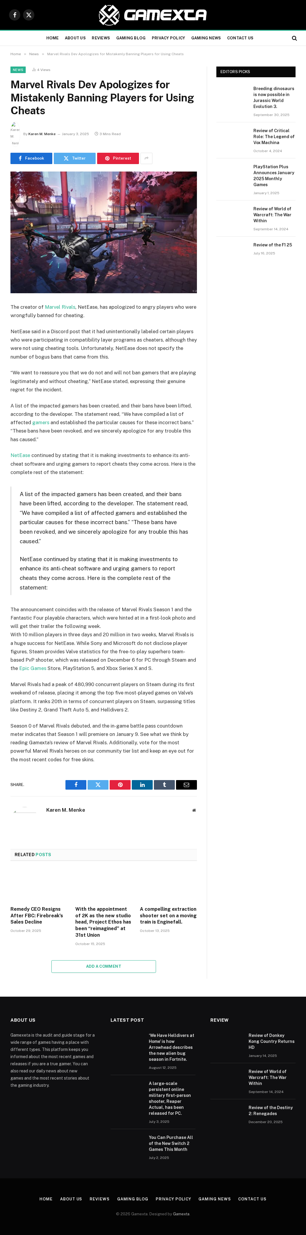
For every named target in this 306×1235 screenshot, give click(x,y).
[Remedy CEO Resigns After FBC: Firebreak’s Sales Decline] (39, 885)
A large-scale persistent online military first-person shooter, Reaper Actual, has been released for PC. (170, 1098)
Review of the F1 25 (272, 245)
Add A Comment (103, 966)
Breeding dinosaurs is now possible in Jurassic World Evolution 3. (273, 97)
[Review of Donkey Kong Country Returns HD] (226, 1043)
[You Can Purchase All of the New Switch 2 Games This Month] (127, 1145)
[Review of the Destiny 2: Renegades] (226, 1115)
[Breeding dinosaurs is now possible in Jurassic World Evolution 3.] (232, 96)
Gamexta (181, 1214)
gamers (41, 422)
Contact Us (240, 38)
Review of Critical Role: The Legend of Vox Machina (274, 136)
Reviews (101, 38)
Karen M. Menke (42, 134)
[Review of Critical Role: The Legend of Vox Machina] (232, 138)
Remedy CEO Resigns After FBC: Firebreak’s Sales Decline (36, 915)
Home (52, 38)
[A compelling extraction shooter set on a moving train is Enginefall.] (168, 885)
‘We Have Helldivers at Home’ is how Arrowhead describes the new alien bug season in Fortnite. (171, 1047)
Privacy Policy (168, 38)
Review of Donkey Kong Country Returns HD (272, 1041)
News (18, 70)
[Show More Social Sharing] (146, 158)
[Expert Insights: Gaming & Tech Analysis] (153, 15)
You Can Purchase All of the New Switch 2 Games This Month (171, 1143)
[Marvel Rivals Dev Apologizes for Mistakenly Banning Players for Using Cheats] (103, 232)
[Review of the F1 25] (232, 252)
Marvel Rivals (60, 307)
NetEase (20, 455)
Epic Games (33, 668)
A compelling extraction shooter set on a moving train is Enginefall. (168, 915)
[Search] (294, 38)
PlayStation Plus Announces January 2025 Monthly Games (273, 175)
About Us (75, 38)
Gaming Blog (131, 38)
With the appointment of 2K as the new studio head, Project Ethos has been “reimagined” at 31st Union (103, 922)
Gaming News (206, 38)
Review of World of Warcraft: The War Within (272, 214)
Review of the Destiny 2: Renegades (271, 1110)
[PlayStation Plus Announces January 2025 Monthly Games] (232, 174)
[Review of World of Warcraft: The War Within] (232, 216)
